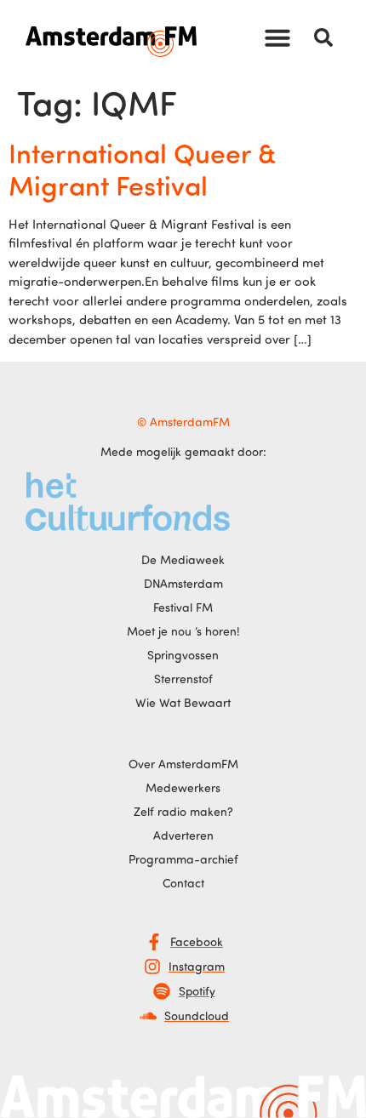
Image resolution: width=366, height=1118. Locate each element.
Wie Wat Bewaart (183, 702)
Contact (183, 883)
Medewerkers (183, 787)
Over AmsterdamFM (183, 763)
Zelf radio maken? (183, 811)
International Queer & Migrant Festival (142, 168)
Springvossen (183, 654)
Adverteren (183, 835)
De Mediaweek (183, 559)
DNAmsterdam (183, 583)
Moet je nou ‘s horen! (183, 631)
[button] (277, 37)
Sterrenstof (183, 678)
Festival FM (183, 607)
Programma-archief (183, 859)
